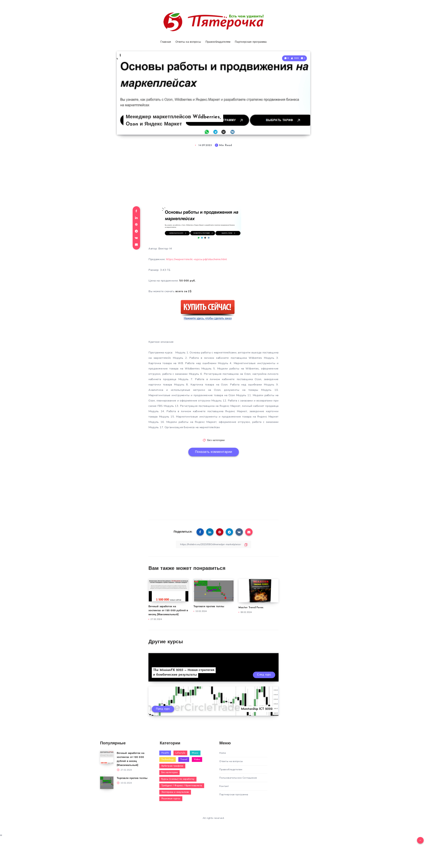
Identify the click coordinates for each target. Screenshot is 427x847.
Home (222, 753)
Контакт (224, 786)
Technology (167, 759)
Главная (165, 42)
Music (195, 753)
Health (165, 753)
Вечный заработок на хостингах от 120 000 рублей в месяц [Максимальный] (168, 610)
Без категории (216, 440)
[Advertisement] (213, 178)
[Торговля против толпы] (106, 782)
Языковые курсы (170, 798)
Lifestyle (180, 753)
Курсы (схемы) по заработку (177, 779)
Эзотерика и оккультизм (175, 792)
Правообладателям (218, 42)
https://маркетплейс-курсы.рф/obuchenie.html (196, 259)
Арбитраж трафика (172, 766)
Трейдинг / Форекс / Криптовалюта (181, 785)
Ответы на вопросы (188, 42)
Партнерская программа (251, 42)
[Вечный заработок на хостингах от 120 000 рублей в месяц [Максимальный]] (106, 757)
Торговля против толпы (208, 606)
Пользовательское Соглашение (238, 777)
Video (197, 759)
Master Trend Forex (251, 607)
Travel (183, 759)
